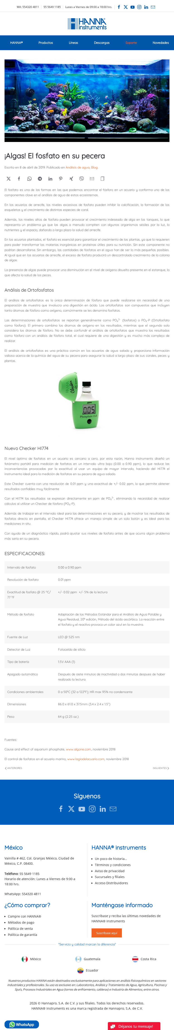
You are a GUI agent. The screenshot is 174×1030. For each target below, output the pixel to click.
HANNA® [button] (16, 43)
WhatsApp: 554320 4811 (23, 894)
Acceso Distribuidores (111, 883)
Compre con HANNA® (24, 916)
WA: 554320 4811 (28, 7)
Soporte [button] (131, 43)
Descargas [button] (102, 43)
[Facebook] (119, 7)
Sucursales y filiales (110, 877)
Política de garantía (22, 934)
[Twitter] (125, 7)
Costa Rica (148, 959)
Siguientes (160, 768)
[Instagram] (139, 7)
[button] (102, 179)
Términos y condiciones (113, 865)
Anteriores (14, 768)
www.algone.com (78, 749)
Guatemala (91, 959)
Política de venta (20, 928)
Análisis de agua (77, 167)
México (35, 959)
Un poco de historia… (111, 859)
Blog (94, 167)
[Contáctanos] (113, 809)
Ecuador (91, 970)
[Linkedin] (146, 7)
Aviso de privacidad (110, 871)
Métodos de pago (21, 922)
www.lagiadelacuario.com (85, 759)
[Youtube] (132, 7)
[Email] (153, 7)
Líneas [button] (73, 43)
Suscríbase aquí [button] (106, 933)
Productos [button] (46, 43)
